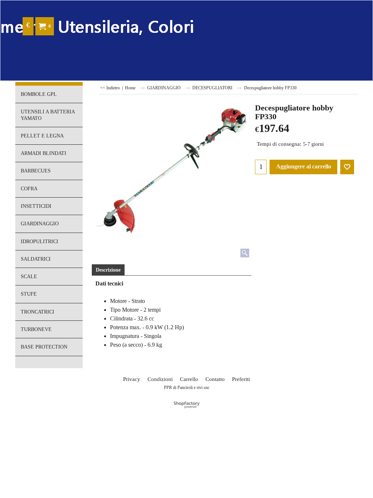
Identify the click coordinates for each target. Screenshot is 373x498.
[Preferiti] (347, 167)
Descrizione (108, 270)
